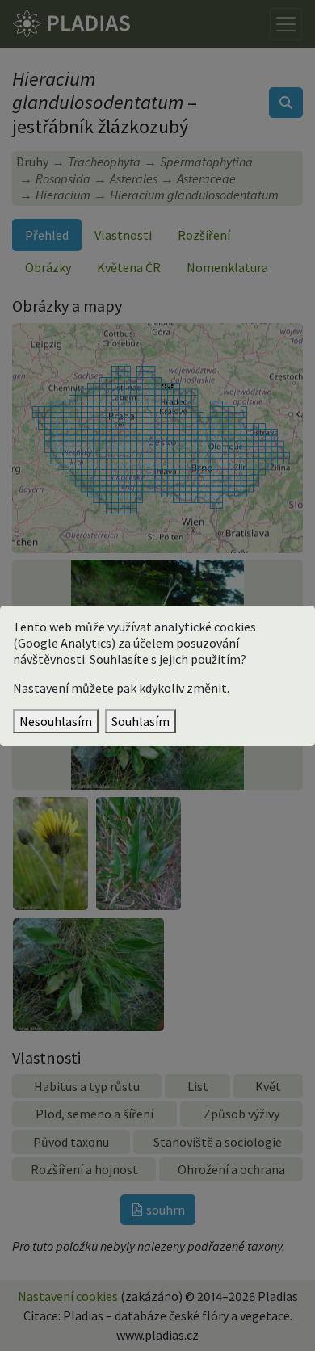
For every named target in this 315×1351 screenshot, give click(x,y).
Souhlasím (140, 721)
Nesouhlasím (55, 721)
